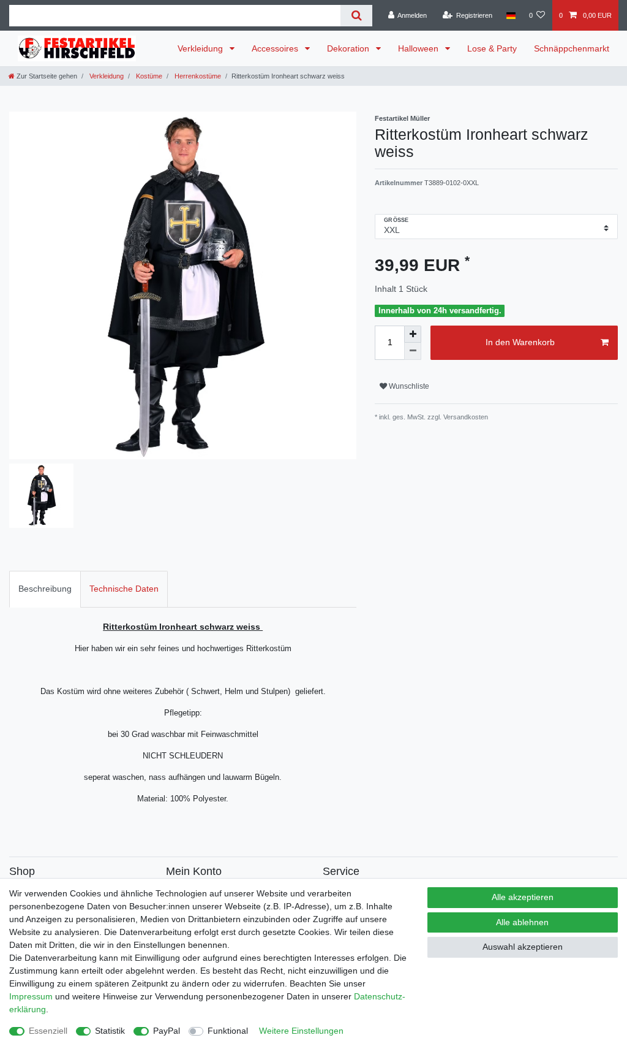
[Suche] (356, 15)
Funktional (228, 1031)
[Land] (510, 15)
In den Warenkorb (520, 342)
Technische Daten (124, 589)
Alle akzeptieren (523, 897)
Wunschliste (408, 386)
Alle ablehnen (522, 922)
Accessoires (276, 48)
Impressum (31, 996)
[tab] (45, 589)
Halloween (419, 48)
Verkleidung (201, 48)
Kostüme (148, 76)
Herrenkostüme (197, 76)
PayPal (166, 1031)
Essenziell (48, 1031)
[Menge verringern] (412, 351)
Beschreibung (45, 589)
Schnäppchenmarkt (571, 48)
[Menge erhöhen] (412, 334)
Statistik (110, 1031)
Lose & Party (492, 48)
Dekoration (349, 48)
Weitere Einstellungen (301, 1031)
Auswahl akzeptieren (522, 947)
